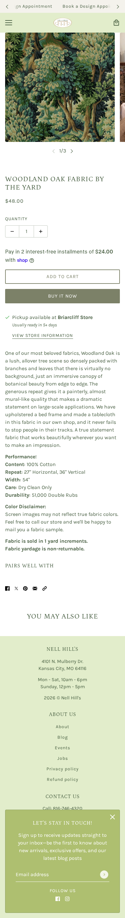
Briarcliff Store (75, 317)
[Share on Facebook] (7, 588)
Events (62, 748)
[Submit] (104, 874)
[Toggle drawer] (8, 22)
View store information (42, 335)
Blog (62, 737)
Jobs (62, 758)
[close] (112, 817)
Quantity (16, 219)
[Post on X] (16, 588)
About (62, 726)
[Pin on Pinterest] (25, 588)
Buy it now (62, 296)
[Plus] (41, 231)
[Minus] (12, 231)
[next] (117, 7)
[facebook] (58, 898)
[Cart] (116, 22)
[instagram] (67, 898)
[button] (44, 588)
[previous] (7, 7)
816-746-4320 (67, 808)
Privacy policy (62, 769)
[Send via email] (35, 588)
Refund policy (63, 779)
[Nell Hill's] (63, 22)
